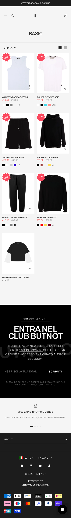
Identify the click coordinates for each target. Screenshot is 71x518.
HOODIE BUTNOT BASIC (48, 158)
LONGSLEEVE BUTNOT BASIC (16, 278)
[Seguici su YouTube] (40, 465)
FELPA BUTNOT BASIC (47, 218)
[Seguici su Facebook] (21, 465)
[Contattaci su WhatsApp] (62, 509)
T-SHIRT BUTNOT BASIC (48, 97)
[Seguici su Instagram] (31, 465)
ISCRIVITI (57, 371)
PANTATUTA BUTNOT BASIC (15, 218)
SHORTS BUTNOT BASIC (13, 158)
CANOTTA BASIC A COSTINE (15, 97)
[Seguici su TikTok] (49, 465)
